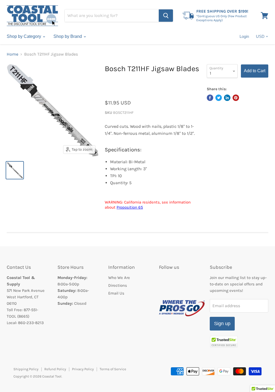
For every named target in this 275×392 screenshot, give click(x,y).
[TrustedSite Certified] (224, 341)
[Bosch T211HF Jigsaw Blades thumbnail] (14, 170)
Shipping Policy (25, 369)
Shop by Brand (68, 36)
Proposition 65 (130, 207)
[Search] (166, 15)
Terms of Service (113, 369)
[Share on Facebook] (210, 98)
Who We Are (119, 277)
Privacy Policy (83, 369)
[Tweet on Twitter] (218, 98)
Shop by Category (24, 36)
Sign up (222, 323)
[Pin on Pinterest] (236, 98)
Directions (117, 285)
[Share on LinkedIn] (227, 98)
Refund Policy (55, 369)
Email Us (116, 293)
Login (244, 36)
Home (12, 54)
